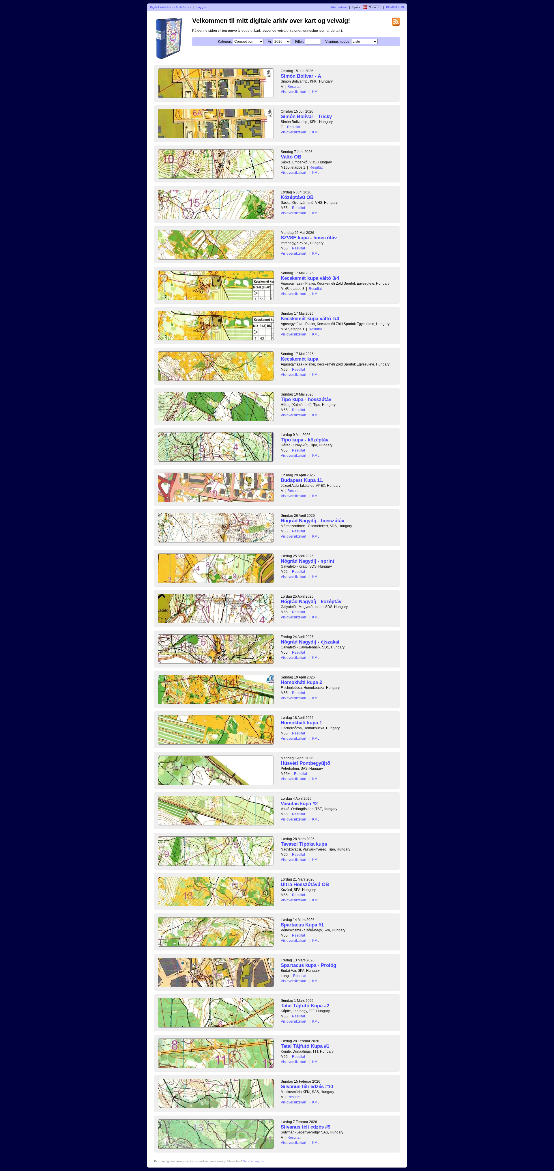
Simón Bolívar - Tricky (306, 116)
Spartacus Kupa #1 (302, 925)
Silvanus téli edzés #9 (305, 1127)
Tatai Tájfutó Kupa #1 (305, 1046)
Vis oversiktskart (293, 92)
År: (270, 42)
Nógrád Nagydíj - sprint (307, 561)
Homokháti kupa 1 (301, 723)
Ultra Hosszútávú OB (305, 884)
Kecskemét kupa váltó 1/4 (310, 318)
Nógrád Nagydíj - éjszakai (310, 642)
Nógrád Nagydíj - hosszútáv (312, 520)
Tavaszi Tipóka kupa (304, 844)
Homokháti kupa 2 (301, 682)
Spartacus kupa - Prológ (308, 965)
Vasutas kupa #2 (299, 803)
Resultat (293, 87)
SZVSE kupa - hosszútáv (309, 237)
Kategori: (225, 42)
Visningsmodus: (337, 42)
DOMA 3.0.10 (395, 7)
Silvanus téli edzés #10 (307, 1086)
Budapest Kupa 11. (302, 480)
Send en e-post (253, 1161)
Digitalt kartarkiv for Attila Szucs (170, 7)
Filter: (299, 42)
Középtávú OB (297, 197)
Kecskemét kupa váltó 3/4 (310, 278)
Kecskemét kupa (299, 359)
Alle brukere (339, 7)
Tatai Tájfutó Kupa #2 (305, 1005)
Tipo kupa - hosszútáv (306, 399)
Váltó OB (291, 157)
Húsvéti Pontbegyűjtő (305, 763)
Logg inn (202, 7)
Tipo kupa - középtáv (304, 440)
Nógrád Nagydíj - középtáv (311, 601)
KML (315, 92)
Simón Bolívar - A (301, 76)
